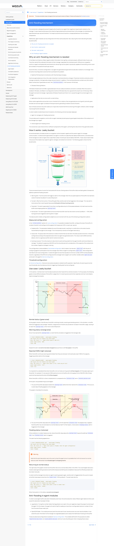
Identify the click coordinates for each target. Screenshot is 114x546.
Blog (68, 1)
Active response (12, 60)
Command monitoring (13, 57)
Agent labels (11, 69)
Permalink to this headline (53, 23)
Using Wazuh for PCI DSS (12, 101)
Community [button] (79, 6)
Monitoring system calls (13, 55)
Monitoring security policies (14, 52)
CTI (50, 6)
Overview (9, 25)
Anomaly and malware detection (13, 48)
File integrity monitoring (13, 41)
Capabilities (15, 36)
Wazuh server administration (13, 28)
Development (9, 90)
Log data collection (12, 39)
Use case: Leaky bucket (37, 50)
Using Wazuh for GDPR (11, 104)
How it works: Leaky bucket (38, 47)
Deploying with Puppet (11, 96)
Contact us (80, 1)
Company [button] (71, 6)
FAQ (30, 524)
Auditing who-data (12, 44)
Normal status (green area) (103, 39)
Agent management (11, 33)
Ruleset (8, 82)
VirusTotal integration (13, 74)
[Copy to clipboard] (93, 336)
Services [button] (55, 6)
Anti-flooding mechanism (14, 66)
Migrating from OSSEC (11, 110)
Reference (9, 87)
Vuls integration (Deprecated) (12, 78)
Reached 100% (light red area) (104, 45)
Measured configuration (103, 30)
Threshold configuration (103, 33)
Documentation (73, 1)
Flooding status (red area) (104, 48)
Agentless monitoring (13, 63)
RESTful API (9, 85)
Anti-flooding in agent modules (39, 53)
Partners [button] (63, 6)
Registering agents (11, 30)
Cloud (46, 6)
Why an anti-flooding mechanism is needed (42, 44)
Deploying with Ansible (11, 98)
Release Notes (9, 112)
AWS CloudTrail (9, 107)
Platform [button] (39, 6)
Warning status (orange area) (103, 42)
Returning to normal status (104, 52)
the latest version (85, 16)
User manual (14, 22)
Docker (7, 93)
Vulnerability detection (13, 71)
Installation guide (10, 19)
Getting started (9, 17)
